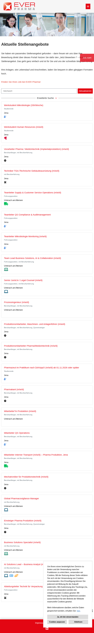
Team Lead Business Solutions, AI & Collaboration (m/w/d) (32, 258)
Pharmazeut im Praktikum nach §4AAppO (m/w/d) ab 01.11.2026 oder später (41, 367)
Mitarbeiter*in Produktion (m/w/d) (20, 411)
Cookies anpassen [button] (57, 622)
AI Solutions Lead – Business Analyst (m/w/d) (26, 564)
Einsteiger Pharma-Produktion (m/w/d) (22, 520)
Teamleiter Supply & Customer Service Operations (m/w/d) (32, 192)
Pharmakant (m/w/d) (14, 389)
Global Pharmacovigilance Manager (21, 498)
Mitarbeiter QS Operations (17, 433)
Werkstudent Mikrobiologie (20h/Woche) (23, 105)
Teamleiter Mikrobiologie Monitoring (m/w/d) (25, 236)
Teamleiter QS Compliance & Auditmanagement (27, 214)
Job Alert (87, 58)
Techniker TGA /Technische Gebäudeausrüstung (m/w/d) (31, 171)
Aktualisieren (85, 91)
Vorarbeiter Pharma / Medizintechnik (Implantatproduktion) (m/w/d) (36, 149)
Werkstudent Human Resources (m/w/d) (23, 127)
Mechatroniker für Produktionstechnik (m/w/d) (26, 477)
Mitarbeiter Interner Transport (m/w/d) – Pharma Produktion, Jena (36, 455)
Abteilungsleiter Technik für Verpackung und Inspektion (31, 586)
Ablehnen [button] (78, 622)
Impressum (40, 623)
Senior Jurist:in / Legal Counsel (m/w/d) (23, 280)
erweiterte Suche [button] (45, 98)
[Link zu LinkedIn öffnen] (47, 628)
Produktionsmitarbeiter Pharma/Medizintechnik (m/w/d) (31, 346)
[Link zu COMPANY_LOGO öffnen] (19, 6)
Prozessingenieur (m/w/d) (16, 302)
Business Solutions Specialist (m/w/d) (22, 542)
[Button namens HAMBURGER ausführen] (88, 6)
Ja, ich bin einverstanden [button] (67, 617)
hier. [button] (78, 611)
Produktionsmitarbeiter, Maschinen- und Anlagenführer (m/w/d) (34, 324)
